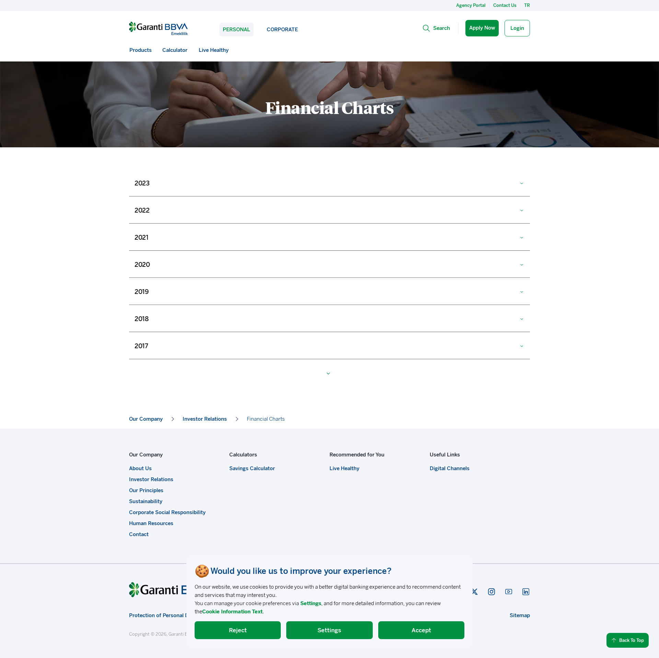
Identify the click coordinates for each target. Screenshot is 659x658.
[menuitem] (140, 50)
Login (517, 28)
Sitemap (520, 615)
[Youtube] (509, 592)
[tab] (329, 182)
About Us (140, 468)
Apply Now (482, 28)
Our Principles (146, 490)
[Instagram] (491, 592)
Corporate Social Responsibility (167, 512)
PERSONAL (236, 29)
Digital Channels (450, 468)
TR (527, 5)
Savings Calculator (252, 468)
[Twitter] (474, 592)
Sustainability (145, 501)
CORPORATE (282, 29)
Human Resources (151, 523)
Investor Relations (151, 479)
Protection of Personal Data (162, 615)
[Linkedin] (526, 592)
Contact (139, 534)
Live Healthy (344, 468)
